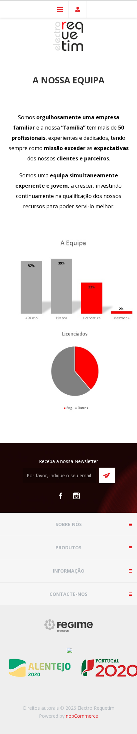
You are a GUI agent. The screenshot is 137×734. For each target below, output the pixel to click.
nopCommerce (82, 716)
